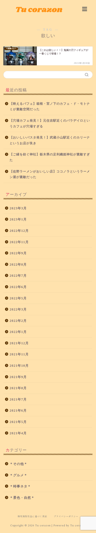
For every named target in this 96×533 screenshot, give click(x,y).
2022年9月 (18, 253)
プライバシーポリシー (66, 516)
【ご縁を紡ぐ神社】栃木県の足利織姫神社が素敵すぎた (50, 157)
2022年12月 (19, 230)
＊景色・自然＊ (22, 497)
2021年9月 (18, 377)
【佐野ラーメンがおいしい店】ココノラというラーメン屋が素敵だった (50, 174)
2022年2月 (18, 321)
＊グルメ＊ (18, 475)
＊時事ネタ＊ (20, 486)
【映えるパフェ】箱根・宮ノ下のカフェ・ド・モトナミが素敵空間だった (50, 106)
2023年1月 (18, 219)
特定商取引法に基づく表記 (32, 516)
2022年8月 (18, 264)
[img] (84, 9)
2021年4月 (18, 433)
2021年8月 (18, 388)
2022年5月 (18, 298)
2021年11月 (19, 354)
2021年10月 (19, 365)
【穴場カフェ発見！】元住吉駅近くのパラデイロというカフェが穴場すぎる (50, 123)
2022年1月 (18, 332)
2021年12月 (19, 343)
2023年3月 (18, 208)
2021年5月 (18, 422)
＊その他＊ (18, 464)
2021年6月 (18, 410)
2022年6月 (18, 287)
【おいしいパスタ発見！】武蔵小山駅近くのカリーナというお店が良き (50, 140)
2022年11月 (19, 242)
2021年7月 (18, 399)
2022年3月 (18, 309)
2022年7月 (18, 275)
